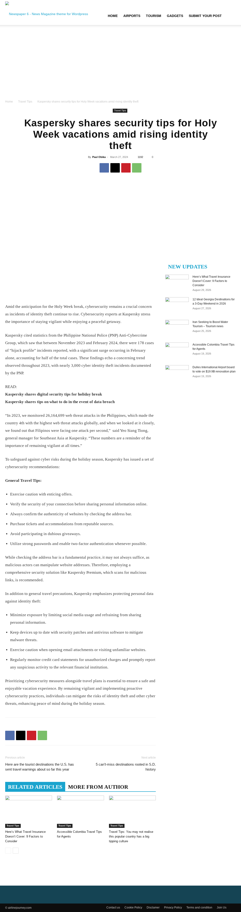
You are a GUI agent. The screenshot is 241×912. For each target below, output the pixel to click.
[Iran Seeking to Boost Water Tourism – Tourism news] (177, 328)
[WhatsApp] (136, 168)
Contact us (113, 907)
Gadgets (175, 16)
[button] (230, 16)
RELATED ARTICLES (35, 787)
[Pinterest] (126, 168)
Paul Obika (99, 157)
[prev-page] (8, 851)
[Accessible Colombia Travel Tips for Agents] (80, 812)
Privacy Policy (173, 907)
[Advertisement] (120, 64)
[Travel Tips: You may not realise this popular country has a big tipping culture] (132, 812)
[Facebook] (104, 168)
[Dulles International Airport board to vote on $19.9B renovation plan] (177, 373)
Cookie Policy (133, 907)
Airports (131, 16)
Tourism (153, 16)
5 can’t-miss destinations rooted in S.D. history (126, 766)
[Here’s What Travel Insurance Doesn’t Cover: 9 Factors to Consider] (28, 812)
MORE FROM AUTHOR (98, 787)
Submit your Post (205, 16)
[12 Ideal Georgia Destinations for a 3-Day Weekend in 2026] (177, 305)
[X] (115, 168)
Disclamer (153, 907)
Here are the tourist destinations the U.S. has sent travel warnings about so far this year (39, 766)
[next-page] (16, 851)
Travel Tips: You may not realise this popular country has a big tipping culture (131, 836)
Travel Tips (25, 101)
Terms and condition (199, 907)
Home (113, 16)
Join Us (221, 907)
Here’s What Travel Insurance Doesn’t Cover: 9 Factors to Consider (25, 836)
